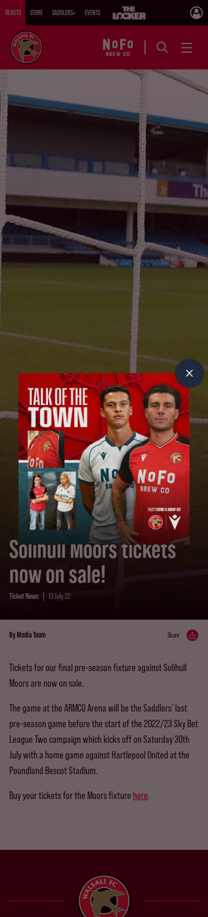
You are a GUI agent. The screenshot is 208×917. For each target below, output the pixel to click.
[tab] (189, 373)
